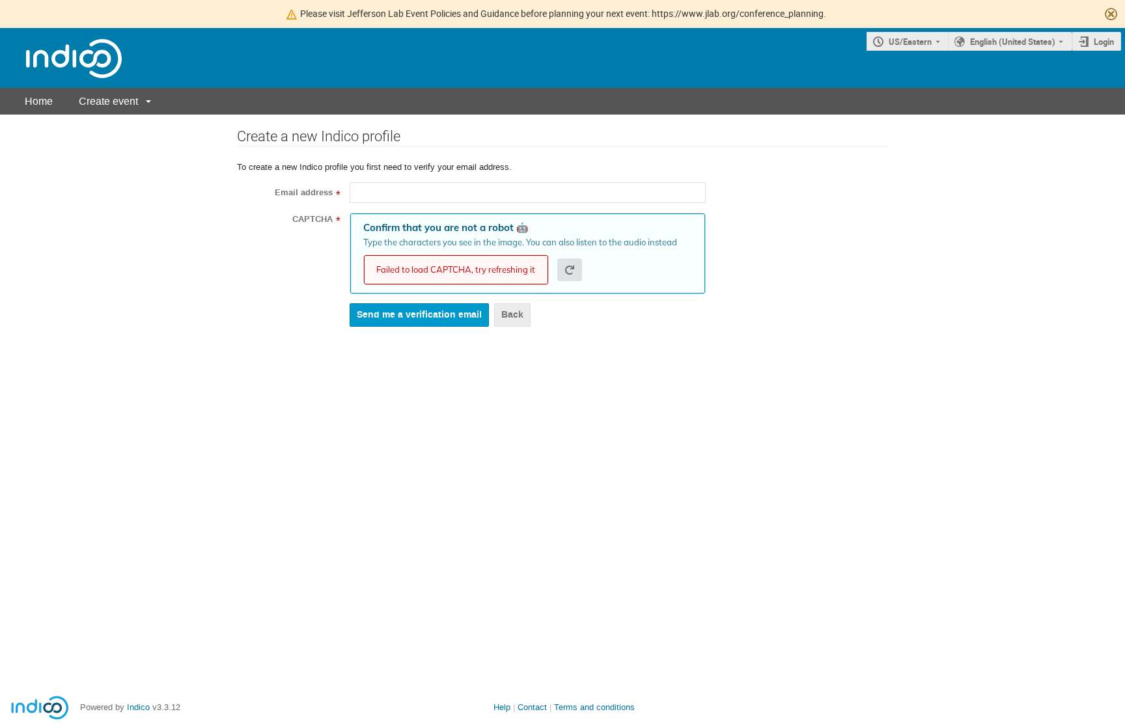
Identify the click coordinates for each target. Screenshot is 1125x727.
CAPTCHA (312, 219)
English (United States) (1012, 42)
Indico (138, 707)
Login (1104, 42)
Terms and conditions (594, 707)
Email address (304, 193)
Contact (532, 707)
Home (39, 101)
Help (501, 707)
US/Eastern (910, 42)
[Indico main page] (61, 58)
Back (512, 315)
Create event (108, 101)
